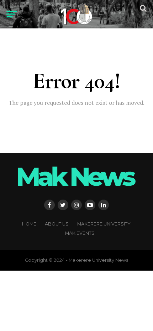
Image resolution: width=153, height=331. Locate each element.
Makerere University (104, 224)
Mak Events (80, 233)
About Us (57, 224)
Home (29, 224)
